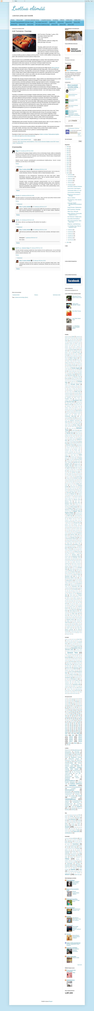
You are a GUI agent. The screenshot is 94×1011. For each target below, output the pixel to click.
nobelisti (73, 795)
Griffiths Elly (77, 391)
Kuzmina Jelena (77, 460)
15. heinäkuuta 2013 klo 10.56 (27, 195)
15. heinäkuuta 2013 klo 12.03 (40, 229)
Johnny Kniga (73, 847)
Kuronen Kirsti (78, 459)
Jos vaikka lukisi (16, 136)
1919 (81, 705)
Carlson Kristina (72, 365)
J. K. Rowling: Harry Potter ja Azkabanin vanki (74, 226)
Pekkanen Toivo (76, 524)
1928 (66, 708)
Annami (17, 195)
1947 (69, 713)
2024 (68, 150)
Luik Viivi (71, 483)
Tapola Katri (80, 587)
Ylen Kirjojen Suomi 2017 (41, 22)
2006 (79, 731)
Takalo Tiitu (67, 586)
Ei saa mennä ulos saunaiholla (71, 971)
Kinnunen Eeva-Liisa (78, 443)
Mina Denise (77, 498)
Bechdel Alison (76, 352)
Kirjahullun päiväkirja (72, 947)
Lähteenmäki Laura (74, 486)
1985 (75, 724)
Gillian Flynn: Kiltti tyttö (73, 211)
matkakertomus (68, 794)
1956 (66, 716)
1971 (69, 720)
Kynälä (79, 851)
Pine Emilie (68, 530)
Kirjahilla (69, 916)
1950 (77, 713)
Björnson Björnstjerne (74, 356)
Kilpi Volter (71, 443)
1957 (70, 716)
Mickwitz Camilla (77, 496)
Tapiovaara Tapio (68, 683)
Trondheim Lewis (68, 599)
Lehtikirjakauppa (73, 854)
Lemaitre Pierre (71, 473)
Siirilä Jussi (67, 567)
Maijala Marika (69, 663)
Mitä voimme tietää (73, 100)
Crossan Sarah (79, 371)
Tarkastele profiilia (69, 78)
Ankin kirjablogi (70, 880)
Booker (70, 761)
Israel (80, 819)
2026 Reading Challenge (73, 128)
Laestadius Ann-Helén (78, 466)
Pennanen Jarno (79, 527)
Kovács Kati (67, 453)
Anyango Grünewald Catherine (70, 642)
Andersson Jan (77, 640)
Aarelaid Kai (78, 336)
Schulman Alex (78, 560)
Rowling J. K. (77, 544)
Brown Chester (79, 643)
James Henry (71, 428)
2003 (66, 731)
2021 (68, 156)
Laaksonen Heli (68, 466)
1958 (75, 716)
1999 (66, 730)
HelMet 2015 (69, 19)
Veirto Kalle (72, 612)
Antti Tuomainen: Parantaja (74, 209)
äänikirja (73, 809)
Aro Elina (76, 348)
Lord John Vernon (69, 482)
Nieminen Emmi (69, 668)
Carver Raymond (70, 366)
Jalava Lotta (67, 426)
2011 (73, 735)
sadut (73, 806)
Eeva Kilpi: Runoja (76, 311)
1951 (81, 713)
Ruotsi (73, 825)
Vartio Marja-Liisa (73, 610)
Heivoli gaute (77, 406)
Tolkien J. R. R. (79, 596)
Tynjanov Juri (77, 603)
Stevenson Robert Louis (71, 577)
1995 (66, 729)
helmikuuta (70, 237)
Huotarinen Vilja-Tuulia (70, 416)
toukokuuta (70, 231)
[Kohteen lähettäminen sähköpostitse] (34, 139)
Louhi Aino (76, 482)
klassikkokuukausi (78, 787)
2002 (79, 730)
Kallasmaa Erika (71, 655)
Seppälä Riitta (67, 563)
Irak (74, 817)
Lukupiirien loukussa (46, 19)
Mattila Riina (79, 491)
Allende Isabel (77, 343)
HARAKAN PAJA (71, 980)
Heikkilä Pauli (77, 403)
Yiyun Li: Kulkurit (71, 197)
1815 (73, 698)
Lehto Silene (67, 472)
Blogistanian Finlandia (76, 757)
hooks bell (73, 632)
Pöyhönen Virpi (72, 535)
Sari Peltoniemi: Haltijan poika (74, 216)
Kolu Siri (74, 446)
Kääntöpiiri (67, 852)
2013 (68, 172)
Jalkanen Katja (74, 426)
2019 (68, 160)
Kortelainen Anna (68, 450)
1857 (66, 700)
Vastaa (17, 163)
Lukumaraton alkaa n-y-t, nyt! (74, 190)
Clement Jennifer (72, 371)
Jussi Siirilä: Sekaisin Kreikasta (75, 186)
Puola (78, 823)
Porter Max (70, 531)
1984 (70, 724)
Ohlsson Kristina (74, 517)
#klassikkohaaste (76, 750)
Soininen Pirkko (74, 572)
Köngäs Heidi (68, 465)
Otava (67, 859)
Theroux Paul (77, 590)
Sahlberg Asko (77, 551)
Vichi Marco (67, 613)
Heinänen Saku (79, 649)
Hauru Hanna (77, 398)
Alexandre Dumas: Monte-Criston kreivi (77, 297)
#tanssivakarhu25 (68, 755)
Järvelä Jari (69, 433)
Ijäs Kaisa (71, 423)
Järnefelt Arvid (79, 431)
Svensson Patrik (75, 582)
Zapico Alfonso (77, 628)
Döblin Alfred (79, 375)
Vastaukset (19, 166)
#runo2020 (78, 754)
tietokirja (67, 809)
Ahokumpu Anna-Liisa (74, 340)
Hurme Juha (72, 417)
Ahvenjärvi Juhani (72, 342)
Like (79, 854)
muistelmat (77, 794)
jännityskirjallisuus (31, 141)
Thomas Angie (67, 592)
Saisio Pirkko (67, 553)
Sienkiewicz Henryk (76, 566)
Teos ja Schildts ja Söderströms (73, 871)
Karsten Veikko (75, 657)
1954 (75, 714)
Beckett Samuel (68, 353)
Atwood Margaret (73, 349)
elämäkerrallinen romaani (71, 776)
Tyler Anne (71, 603)
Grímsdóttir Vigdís (77, 393)
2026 (68, 146)
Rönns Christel (68, 548)
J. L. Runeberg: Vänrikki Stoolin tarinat (76, 327)
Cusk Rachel (68, 372)
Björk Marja (67, 356)
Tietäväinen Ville (76, 684)
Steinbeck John (69, 576)
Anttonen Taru (68, 346)
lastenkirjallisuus (69, 790)
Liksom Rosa (79, 476)
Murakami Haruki (69, 504)
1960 (66, 717)
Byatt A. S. (80, 362)
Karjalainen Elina (73, 437)
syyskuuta (70, 180)
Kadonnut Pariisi (72, 88)
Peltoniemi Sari (71, 527)
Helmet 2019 (69, 22)
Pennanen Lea (69, 528)
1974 (81, 720)
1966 (67, 718)
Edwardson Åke (76, 376)
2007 (66, 733)
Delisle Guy (75, 372)
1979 (66, 723)
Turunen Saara (75, 602)
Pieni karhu (74, 860)
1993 (74, 727)
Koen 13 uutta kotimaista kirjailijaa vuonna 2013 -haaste (47, 141)
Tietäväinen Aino (71, 593)
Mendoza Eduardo (78, 495)
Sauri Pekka (71, 560)
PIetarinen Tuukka (68, 520)
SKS (81, 862)
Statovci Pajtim (77, 574)
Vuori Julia (71, 690)
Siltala (78, 866)
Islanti (66, 819)
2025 (68, 148)
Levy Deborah (79, 475)
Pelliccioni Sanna (68, 525)
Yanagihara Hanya (69, 626)
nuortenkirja (73, 797)
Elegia (17, 151)
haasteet (67, 779)
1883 (69, 701)
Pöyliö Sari (78, 535)
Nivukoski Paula (68, 511)
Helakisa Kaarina (68, 407)
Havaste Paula (67, 400)
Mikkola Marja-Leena (69, 498)
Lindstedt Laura (77, 478)
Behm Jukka (75, 353)
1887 (72, 701)
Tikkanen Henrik (68, 686)
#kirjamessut (67, 750)
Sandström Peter (76, 556)
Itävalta (70, 820)
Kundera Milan (74, 457)
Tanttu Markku (77, 681)
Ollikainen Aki (71, 518)
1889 (76, 701)
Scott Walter (67, 561)
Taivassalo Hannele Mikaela (75, 584)
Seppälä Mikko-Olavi (76, 561)
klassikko (72, 785)
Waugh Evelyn (74, 622)
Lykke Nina (72, 485)
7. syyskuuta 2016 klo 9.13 (31, 237)
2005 (75, 731)
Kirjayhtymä (67, 851)
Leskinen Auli (78, 473)
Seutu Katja (67, 564)
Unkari (76, 828)
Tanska (66, 828)
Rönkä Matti (78, 547)
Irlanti (78, 817)
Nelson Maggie (74, 506)
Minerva (74, 855)
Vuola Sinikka (74, 616)
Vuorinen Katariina (78, 618)
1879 (73, 700)
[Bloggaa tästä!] (36, 139)
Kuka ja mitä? (20, 19)
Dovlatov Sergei (71, 374)
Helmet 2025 (63, 24)
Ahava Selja (76, 339)
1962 (74, 717)
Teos (80, 869)
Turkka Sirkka (71, 600)
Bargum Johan (68, 352)
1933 (80, 708)
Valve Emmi (74, 609)
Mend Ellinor (71, 495)
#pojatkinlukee (68, 753)
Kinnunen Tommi (70, 444)
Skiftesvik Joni (71, 570)
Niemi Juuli (77, 509)
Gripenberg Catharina (69, 393)
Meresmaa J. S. (69, 496)
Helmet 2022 (22, 24)
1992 (70, 727)
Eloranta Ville (71, 379)
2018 (68, 162)
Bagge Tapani (77, 350)
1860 (69, 700)
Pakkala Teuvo (77, 520)
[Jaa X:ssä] (37, 139)
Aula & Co (77, 755)
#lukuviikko (77, 751)
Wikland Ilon (75, 691)
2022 (68, 154)
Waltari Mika (67, 622)
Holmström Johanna (70, 411)
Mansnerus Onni (68, 664)
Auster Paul (71, 350)
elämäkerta (67, 777)
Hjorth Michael (79, 410)
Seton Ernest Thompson (76, 563)
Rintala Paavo (69, 543)
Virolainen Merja (72, 615)
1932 (76, 708)
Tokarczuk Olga (72, 596)
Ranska (67, 825)
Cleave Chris (74, 369)
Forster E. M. (69, 387)
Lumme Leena (79, 661)
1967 (71, 718)
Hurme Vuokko (79, 417)
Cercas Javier (77, 366)
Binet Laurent (78, 355)
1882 (66, 701)
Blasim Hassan (73, 358)
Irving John (77, 423)
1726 (66, 698)
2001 (75, 730)
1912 (66, 705)
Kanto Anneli (75, 436)
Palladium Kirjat (67, 860)
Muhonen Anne (68, 502)
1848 (80, 698)
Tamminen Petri (76, 586)
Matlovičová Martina (78, 664)
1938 (81, 710)
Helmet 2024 (55, 24)
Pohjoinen (66, 862)
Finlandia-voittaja (69, 763)
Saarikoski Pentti (72, 550)
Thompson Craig (75, 592)
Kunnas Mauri (71, 459)
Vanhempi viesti (56, 294)
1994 (79, 727)
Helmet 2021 (14, 24)
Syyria (79, 827)
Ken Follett (71, 106)
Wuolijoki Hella (74, 625)
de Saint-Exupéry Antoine (74, 631)
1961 (70, 717)
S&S (76, 862)
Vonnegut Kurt (67, 616)
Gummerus (75, 844)
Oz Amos (78, 518)
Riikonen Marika (72, 541)
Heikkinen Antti (68, 404)
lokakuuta (70, 178)
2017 (68, 164)
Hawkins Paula (79, 401)
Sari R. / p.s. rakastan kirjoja (23, 248)
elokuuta (70, 182)
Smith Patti (78, 570)
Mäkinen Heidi (74, 505)
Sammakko (69, 863)
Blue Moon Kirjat (77, 841)
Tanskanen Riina (68, 587)
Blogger (50, 1001)
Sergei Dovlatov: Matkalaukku (74, 207)
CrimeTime (74, 842)
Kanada (78, 820)
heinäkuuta (70, 184)
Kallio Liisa (78, 655)
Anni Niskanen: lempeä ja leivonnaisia (76, 950)
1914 (70, 705)
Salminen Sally (67, 556)
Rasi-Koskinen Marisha (71, 538)
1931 (73, 708)
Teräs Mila (71, 590)
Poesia (79, 860)
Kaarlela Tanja (78, 433)
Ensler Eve (67, 381)
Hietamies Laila (68, 409)
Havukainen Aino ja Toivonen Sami (73, 401)
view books (79, 135)
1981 (74, 723)
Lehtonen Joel (75, 472)
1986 (79, 724)
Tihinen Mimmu (73, 595)
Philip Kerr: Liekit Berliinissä (74, 224)
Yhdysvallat (76, 831)
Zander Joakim (69, 628)
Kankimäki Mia (68, 436)
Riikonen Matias (79, 541)
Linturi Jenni (67, 479)
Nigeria (79, 822)
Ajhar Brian (79, 639)
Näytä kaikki (79, 964)
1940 (67, 711)
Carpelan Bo (79, 365)
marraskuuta (71, 176)
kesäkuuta (70, 229)
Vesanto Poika (70, 689)
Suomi (14, 143)
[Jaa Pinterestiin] (40, 139)
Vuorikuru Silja (71, 618)
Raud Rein (80, 538)
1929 (70, 708)
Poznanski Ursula (77, 531)
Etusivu (12, 19)
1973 (77, 720)
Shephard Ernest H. (78, 677)
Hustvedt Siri (68, 419)
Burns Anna (74, 362)
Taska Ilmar (68, 589)
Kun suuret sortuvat (73, 105)
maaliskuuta (71, 235)
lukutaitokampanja (69, 792)
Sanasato (78, 863)
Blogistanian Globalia (74, 758)
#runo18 (67, 754)
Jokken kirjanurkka (71, 956)
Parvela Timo (77, 522)
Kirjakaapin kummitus (72, 899)
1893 (69, 703)
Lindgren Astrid (69, 478)
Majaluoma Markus (77, 663)
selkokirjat (73, 808)
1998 (79, 729)
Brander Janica (79, 359)
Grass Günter (69, 391)
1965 (81, 717)
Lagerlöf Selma (69, 468)
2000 (70, 730)
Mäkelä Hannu (67, 505)
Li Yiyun (73, 476)
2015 (68, 168)
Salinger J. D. (74, 553)
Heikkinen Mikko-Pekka (77, 404)
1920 (68, 707)
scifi (68, 808)
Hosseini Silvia (78, 411)
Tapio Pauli (74, 587)
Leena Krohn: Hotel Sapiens (74, 188)
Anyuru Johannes (76, 346)
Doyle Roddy (72, 375)
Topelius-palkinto (68, 773)
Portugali (72, 823)
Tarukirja (69, 934)
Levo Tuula (67, 475)
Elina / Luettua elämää (24, 169)
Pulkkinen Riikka (73, 534)
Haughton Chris (68, 398)
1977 (75, 721)
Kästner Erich (77, 463)
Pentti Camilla (72, 671)
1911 (80, 704)
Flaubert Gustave (68, 385)
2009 (77, 733)
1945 (79, 711)
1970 (66, 720)
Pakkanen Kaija (68, 521)
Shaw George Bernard (76, 564)
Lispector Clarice (74, 479)
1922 (72, 707)
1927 (79, 707)
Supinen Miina (67, 582)
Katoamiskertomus (73, 94)
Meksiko (74, 822)
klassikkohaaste (68, 787)
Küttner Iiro (77, 465)
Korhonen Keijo (77, 447)
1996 (70, 729)
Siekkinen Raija (68, 566)
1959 (79, 716)
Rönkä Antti (71, 547)
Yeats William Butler (78, 626)
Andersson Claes (77, 345)
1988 (70, 726)
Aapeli (73, 336)
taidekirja (79, 808)
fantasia (77, 777)
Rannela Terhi (74, 537)
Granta (68, 844)
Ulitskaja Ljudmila (72, 606)
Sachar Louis (79, 550)
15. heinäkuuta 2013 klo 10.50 (26, 151)
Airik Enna (78, 342)
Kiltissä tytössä (55, 67)
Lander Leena (75, 469)
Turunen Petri (67, 602)
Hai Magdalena (68, 397)
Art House (67, 838)
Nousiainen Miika (70, 514)
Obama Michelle (77, 515)
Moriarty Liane (77, 499)
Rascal (80, 537)
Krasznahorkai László (75, 453)
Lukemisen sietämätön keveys (32, 19)
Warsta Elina (77, 690)
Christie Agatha (75, 368)
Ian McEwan (72, 101)
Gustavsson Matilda (68, 394)
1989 (74, 726)
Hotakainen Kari (68, 413)
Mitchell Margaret (68, 499)
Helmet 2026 (71, 24)
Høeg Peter (67, 422)
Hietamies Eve (77, 407)
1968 (75, 718)
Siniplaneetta (75, 867)
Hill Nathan (75, 409)
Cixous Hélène (67, 369)
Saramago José (76, 557)
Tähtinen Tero (73, 605)
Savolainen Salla (69, 677)
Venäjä (77, 830)
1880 (76, 700)
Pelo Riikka (75, 525)
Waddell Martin (79, 619)
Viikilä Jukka (75, 613)
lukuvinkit (77, 792)
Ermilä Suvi (73, 381)
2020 (68, 158)
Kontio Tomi (80, 446)
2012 (68, 242)
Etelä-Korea (78, 816)
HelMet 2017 (52, 22)
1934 (66, 710)
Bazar (71, 841)
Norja (66, 823)
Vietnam (66, 831)
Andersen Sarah (68, 345)
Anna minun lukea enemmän (28, 136)
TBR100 (62, 19)
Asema (71, 838)
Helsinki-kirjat (23, 141)
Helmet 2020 (77, 22)
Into (67, 847)
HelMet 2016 (77, 19)
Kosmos (74, 851)
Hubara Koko (68, 414)
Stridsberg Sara (71, 579)
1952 (67, 714)
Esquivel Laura (73, 382)
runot (66, 806)
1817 (76, 698)
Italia (66, 820)
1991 (66, 727)
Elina (71, 130)
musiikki (67, 795)
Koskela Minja (77, 450)
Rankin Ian (67, 537)
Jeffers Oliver (67, 654)
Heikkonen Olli (69, 406)
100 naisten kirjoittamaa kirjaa (42, 24)
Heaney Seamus (70, 403)
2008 (72, 733)
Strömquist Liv (69, 580)
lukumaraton (68, 791)
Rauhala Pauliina (69, 540)
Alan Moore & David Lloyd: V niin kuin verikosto (77, 919)
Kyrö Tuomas (68, 462)
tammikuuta (71, 239)
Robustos (72, 862)
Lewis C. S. (68, 476)
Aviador (68, 839)
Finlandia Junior (77, 761)
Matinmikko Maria (72, 491)
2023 (68, 152)
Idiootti (80, 845)
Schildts (73, 864)
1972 (73, 720)
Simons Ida (74, 567)
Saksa (78, 825)
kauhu (79, 780)
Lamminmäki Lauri (68, 469)
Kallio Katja (74, 434)
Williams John (77, 623)
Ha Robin (75, 394)
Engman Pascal (78, 379)
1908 (76, 704)
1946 (66, 713)
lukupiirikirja (76, 791)
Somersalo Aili (69, 574)
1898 (66, 704)
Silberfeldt (73, 866)
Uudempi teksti (15, 294)
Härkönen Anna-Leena (75, 420)
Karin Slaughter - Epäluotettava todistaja (76, 883)
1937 (77, 710)
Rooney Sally (77, 543)
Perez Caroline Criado (78, 528)
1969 (79, 718)
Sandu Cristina (68, 557)
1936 (73, 710)
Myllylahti (71, 857)
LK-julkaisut (74, 852)
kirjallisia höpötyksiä (70, 782)
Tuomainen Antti (19, 143)
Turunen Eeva (78, 600)
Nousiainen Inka (79, 512)
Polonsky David (75, 530)
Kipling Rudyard (79, 444)
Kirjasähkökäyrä (71, 907)
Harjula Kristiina (77, 397)
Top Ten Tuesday (76, 772)
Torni (73, 872)
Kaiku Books (72, 848)
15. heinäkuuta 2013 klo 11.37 (40, 206)
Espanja (71, 816)
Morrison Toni (68, 501)
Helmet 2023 (30, 24)
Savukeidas (67, 864)
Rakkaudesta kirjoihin (54, 134)
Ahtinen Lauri (67, 639)
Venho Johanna (78, 612)
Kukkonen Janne (74, 456)
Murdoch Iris (77, 504)
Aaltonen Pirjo (67, 336)
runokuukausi (76, 805)
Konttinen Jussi (69, 447)
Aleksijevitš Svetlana (69, 343)
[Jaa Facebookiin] (38, 139)
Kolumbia (70, 822)
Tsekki (72, 828)
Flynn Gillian (75, 385)
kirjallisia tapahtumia (76, 783)
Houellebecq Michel (76, 413)
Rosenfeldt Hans (68, 544)
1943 (75, 711)
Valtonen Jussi (67, 609)
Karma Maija (68, 657)
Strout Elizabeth (79, 579)
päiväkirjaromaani (68, 803)
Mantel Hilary (72, 489)
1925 (75, 707)
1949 (73, 713)
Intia (70, 817)
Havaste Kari (67, 648)
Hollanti (66, 817)
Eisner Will (67, 378)
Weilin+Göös (77, 874)
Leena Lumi (69, 925)
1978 (79, 721)
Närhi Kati (69, 515)
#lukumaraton (68, 751)
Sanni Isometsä (72, 95)
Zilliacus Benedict (69, 629)
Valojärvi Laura (72, 687)
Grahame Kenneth (78, 390)
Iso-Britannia (72, 819)
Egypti (66, 816)
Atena (76, 838)
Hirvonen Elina (71, 410)
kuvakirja (73, 788)
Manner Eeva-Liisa (72, 488)
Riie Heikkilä (68, 116)
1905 (69, 704)
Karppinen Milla (72, 439)
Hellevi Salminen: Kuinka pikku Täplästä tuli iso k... (75, 214)
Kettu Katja (76, 441)
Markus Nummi (72, 90)
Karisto (78, 848)
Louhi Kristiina (71, 661)
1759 (69, 698)
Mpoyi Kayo (77, 501)
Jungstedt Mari (72, 431)
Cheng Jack (67, 368)
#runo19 (72, 754)
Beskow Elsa (71, 355)
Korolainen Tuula (77, 449)
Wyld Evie (80, 625)
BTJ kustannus (74, 839)
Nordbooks (78, 857)
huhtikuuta (70, 233)
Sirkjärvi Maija (72, 569)
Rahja (74, 972)
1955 (79, 714)
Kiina (66, 822)
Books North (67, 842)
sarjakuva (79, 806)
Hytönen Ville (74, 419)
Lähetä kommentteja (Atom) (21, 297)
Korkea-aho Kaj (68, 449)
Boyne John (72, 359)
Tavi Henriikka (75, 589)
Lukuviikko (67, 770)
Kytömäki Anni (76, 462)
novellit (80, 796)
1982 (79, 723)
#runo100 (77, 753)
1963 (77, 717)
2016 (68, 166)
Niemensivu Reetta (69, 509)
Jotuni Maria (74, 430)
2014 (68, 170)
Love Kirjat (67, 855)
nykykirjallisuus (70, 799)
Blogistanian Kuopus (69, 760)
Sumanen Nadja (78, 580)
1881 (80, 700)
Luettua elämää (28, 8)
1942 (71, 711)
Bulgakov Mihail (68, 362)
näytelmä (67, 800)
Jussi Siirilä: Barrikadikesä (74, 218)
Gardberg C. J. (71, 390)
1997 (74, 729)
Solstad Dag (79, 573)
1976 (71, 721)
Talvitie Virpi (77, 680)
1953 (71, 714)
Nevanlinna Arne (78, 508)
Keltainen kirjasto (69, 766)
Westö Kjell (71, 623)
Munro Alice (77, 502)
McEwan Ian (73, 493)
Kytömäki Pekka (68, 463)
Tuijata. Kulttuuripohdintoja (73, 943)
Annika (17, 220)
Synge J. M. (72, 583)
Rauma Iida (76, 540)
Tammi (73, 869)
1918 (77, 705)
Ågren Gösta (79, 632)
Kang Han (79, 434)
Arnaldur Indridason (68, 348)
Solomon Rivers (73, 573)
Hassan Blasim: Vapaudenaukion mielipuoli (76, 937)
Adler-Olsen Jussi (68, 339)
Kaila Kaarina (74, 654)
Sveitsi (75, 827)
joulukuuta (70, 174)
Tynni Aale (67, 605)
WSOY (67, 874)
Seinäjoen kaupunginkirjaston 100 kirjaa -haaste (22, 22)
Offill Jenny (67, 517)
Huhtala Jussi (77, 414)
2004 (70, 731)
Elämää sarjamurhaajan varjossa (76, 893)
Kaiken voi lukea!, (44, 134)
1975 (68, 721)
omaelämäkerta (76, 802)
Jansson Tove (72, 653)
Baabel (66, 757)
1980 (70, 723)
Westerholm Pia (68, 691)
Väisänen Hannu (70, 619)
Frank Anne (76, 387)
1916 (73, 705)
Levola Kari (73, 475)
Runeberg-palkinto (76, 770)
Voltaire (79, 615)
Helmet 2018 (61, 22)
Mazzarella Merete (71, 492)
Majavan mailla (76, 957)
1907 (73, 704)
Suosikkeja (55, 19)
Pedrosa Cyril (68, 524)
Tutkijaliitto (78, 872)
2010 (19, 141)
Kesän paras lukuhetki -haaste (76, 304)
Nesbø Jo (70, 508)
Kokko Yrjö (68, 446)
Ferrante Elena (74, 384)
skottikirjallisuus (68, 833)
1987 (66, 726)
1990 (79, 726)
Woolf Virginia (67, 625)
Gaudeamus (79, 842)
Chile (79, 815)
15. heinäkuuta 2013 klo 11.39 (27, 220)
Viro (70, 831)
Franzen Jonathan (72, 388)
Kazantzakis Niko (73, 440)
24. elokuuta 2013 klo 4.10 (36, 248)
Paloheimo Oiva (75, 521)
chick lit (77, 774)
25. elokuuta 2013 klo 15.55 (39, 260)
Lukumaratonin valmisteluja (74, 192)
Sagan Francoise (69, 551)
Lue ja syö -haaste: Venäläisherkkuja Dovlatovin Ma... (75, 204)
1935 (69, 710)
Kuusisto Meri (69, 460)
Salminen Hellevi (76, 554)
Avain (80, 838)
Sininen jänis (67, 867)
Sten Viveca (77, 576)
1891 (80, 701)
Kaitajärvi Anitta (67, 434)
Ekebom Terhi (73, 378)
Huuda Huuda (74, 845)
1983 (66, 724)
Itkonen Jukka (76, 424)
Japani (74, 820)
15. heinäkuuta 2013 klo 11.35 (40, 169)
